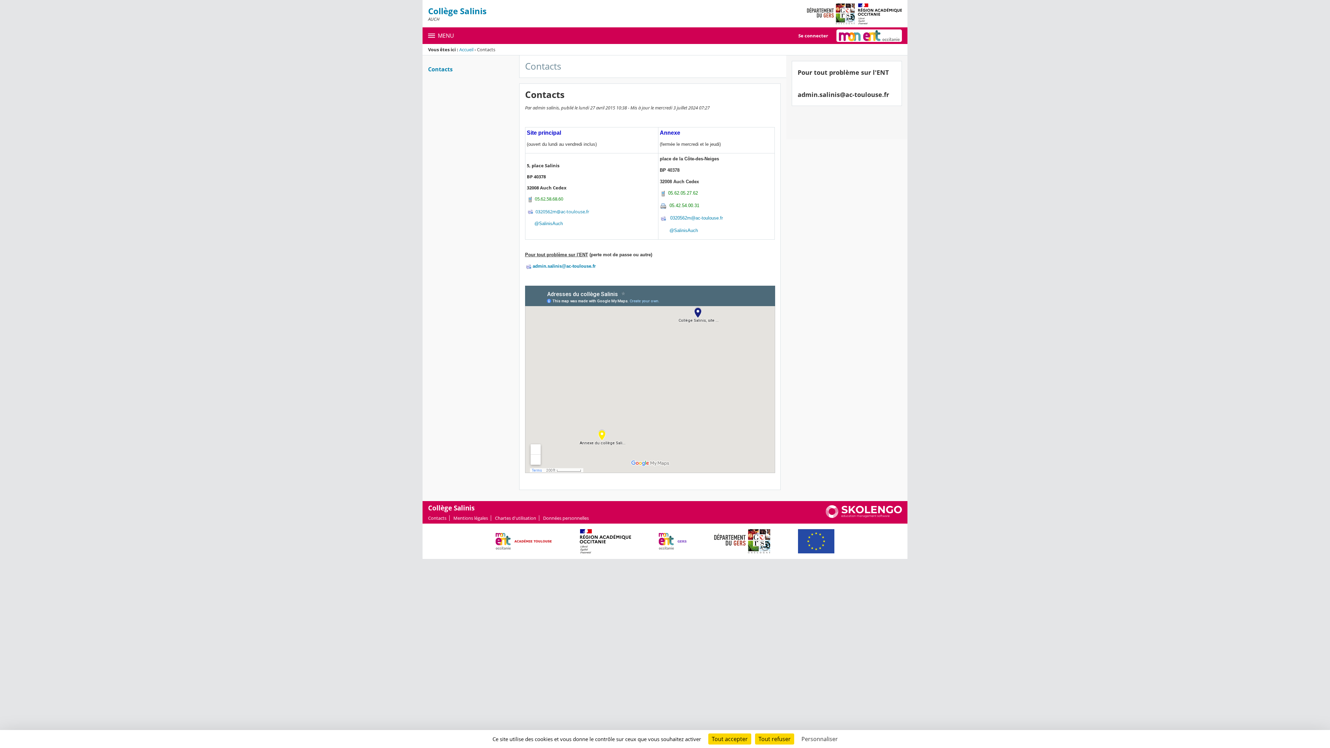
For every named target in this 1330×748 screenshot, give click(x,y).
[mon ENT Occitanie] (869, 35)
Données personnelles (566, 518)
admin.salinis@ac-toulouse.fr (564, 266)
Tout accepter (730, 739)
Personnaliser (819, 739)
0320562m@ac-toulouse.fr (562, 211)
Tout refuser (775, 739)
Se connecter (813, 36)
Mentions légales (470, 518)
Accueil (466, 49)
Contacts (440, 69)
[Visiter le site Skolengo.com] (864, 516)
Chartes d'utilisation (515, 518)
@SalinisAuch (548, 223)
